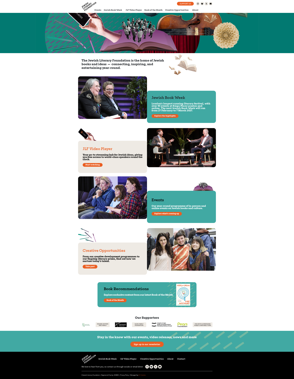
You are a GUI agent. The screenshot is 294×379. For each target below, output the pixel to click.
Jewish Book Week (113, 10)
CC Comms (142, 375)
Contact (181, 359)
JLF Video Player (134, 10)
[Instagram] (198, 4)
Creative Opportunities (177, 10)
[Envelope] (210, 4)
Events (98, 10)
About (195, 10)
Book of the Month (153, 10)
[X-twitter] (206, 4)
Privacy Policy (124, 375)
